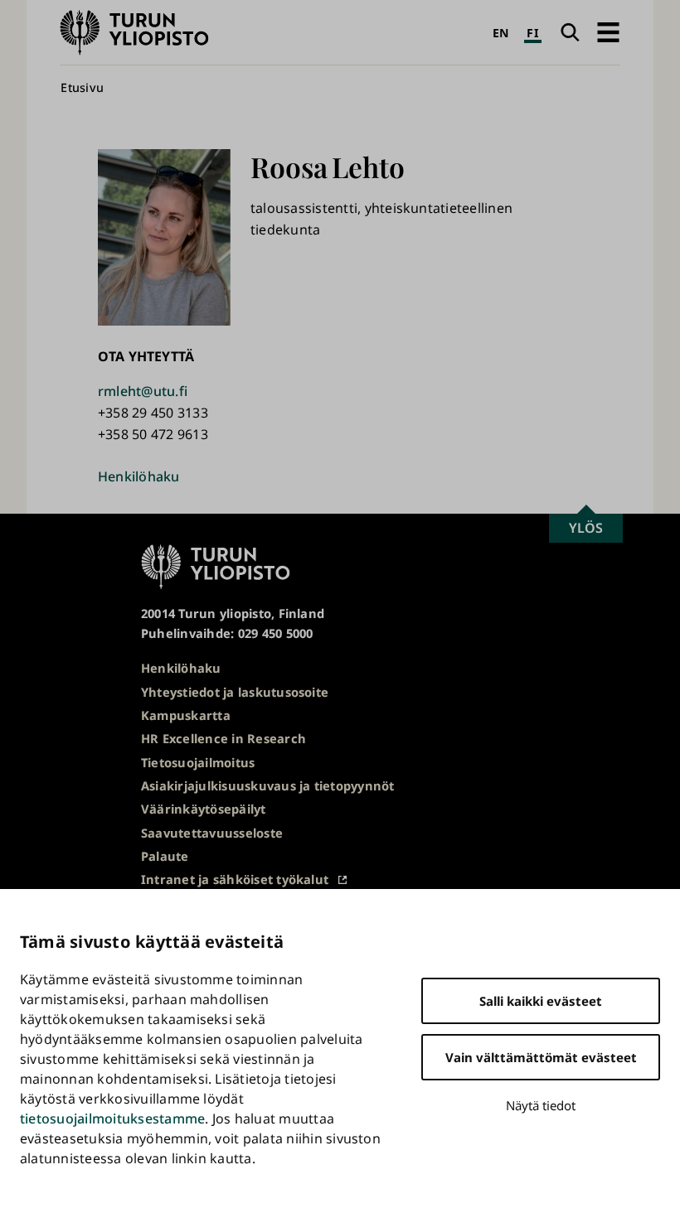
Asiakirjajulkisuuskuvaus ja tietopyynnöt (268, 785)
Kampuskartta (186, 715)
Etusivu (82, 87)
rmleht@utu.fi (142, 391)
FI (532, 33)
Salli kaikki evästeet (540, 1001)
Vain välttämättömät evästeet (541, 1057)
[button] (608, 33)
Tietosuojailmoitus (198, 762)
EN (501, 33)
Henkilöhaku (139, 476)
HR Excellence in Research (223, 738)
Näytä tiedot (541, 1105)
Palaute (165, 856)
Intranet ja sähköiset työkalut (234, 879)
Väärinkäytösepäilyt (203, 808)
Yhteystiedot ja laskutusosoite (234, 692)
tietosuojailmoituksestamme (112, 1118)
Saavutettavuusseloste (212, 832)
